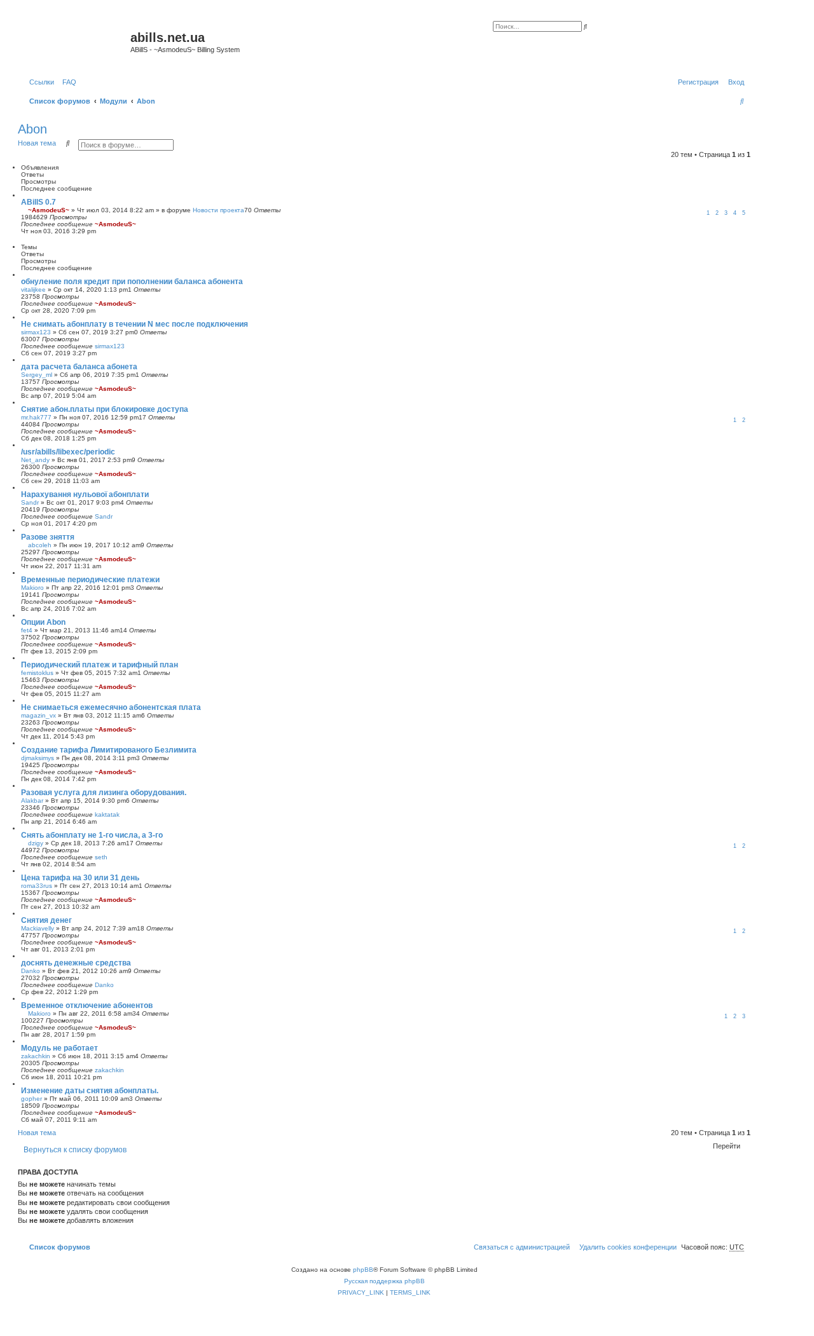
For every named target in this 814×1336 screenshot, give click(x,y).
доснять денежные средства (76, 962)
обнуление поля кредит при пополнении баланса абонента (132, 281)
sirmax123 (36, 332)
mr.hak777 (36, 417)
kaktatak (107, 814)
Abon (32, 129)
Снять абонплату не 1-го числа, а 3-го (92, 835)
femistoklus (37, 672)
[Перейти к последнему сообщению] (140, 224)
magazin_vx (38, 715)
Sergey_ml (36, 374)
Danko (30, 970)
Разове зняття (47, 537)
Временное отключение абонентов (87, 1005)
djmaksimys (37, 757)
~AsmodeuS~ (48, 210)
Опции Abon (43, 622)
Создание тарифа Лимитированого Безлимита (109, 750)
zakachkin (35, 1056)
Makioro (32, 587)
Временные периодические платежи (90, 579)
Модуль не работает (59, 1048)
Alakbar (32, 800)
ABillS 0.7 (38, 202)
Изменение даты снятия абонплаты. (89, 1090)
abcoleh (40, 545)
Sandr (30, 502)
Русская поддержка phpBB (384, 1281)
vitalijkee (33, 289)
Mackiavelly (37, 928)
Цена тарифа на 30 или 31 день (80, 877)
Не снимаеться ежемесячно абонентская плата (111, 707)
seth (101, 857)
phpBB (363, 1269)
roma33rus (36, 885)
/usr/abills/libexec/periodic (68, 451)
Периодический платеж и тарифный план (99, 664)
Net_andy (35, 459)
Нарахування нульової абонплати (85, 494)
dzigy (35, 843)
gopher (31, 1098)
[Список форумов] (75, 41)
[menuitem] (66, 82)
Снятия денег (46, 920)
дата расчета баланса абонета (79, 366)
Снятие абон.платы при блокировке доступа (104, 409)
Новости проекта (218, 210)
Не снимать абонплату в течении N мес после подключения (134, 324)
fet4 (26, 630)
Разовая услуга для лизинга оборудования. (103, 792)
